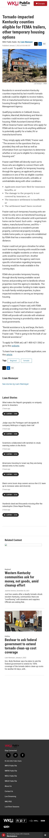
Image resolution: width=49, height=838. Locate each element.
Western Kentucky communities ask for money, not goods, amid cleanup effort (22, 579)
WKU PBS (8, 801)
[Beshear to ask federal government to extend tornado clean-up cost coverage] (23, 621)
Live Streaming (10, 796)
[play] (3, 835)
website (15, 346)
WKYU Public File (11, 766)
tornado (26, 361)
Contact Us (9, 791)
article (9, 354)
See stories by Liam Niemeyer (15, 384)
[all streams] (46, 835)
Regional (13, 361)
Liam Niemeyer (27, 42)
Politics (7, 636)
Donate (41, 4)
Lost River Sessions (12, 807)
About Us (8, 786)
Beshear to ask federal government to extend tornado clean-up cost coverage (21, 646)
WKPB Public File (11, 771)
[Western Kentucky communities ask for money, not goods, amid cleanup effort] (23, 554)
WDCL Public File (11, 776)
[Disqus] (24, 707)
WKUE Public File (11, 781)
